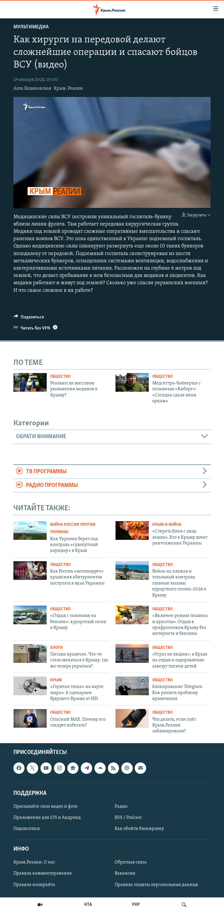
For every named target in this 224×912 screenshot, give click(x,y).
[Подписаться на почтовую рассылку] (140, 768)
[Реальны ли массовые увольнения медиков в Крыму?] (30, 382)
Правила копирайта (34, 884)
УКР (136, 904)
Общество (60, 376)
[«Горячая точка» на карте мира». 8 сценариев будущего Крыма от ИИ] (30, 686)
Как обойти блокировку (139, 828)
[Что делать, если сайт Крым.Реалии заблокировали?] (132, 718)
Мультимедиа (31, 27)
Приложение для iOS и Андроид (47, 817)
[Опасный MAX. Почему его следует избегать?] (30, 718)
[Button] (29, 318)
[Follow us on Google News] (72, 768)
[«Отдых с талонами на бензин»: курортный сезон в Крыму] (30, 615)
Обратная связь (130, 862)
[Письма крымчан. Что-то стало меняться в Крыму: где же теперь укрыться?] (30, 653)
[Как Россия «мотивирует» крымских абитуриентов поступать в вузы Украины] (30, 570)
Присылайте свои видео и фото (45, 806)
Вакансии (125, 873)
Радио (121, 806)
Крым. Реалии (68, 88)
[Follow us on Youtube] (46, 768)
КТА (88, 904)
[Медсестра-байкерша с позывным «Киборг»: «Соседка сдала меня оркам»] (132, 382)
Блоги (56, 648)
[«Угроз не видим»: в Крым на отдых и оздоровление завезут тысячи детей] (132, 653)
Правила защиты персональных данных (156, 884)
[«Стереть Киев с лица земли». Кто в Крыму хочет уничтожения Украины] (132, 530)
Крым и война (166, 525)
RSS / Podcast (128, 817)
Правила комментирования (42, 873)
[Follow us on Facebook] (18, 768)
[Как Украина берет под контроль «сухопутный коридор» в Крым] (30, 530)
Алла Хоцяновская (32, 88)
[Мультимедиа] (40, 904)
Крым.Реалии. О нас (34, 862)
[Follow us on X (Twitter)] (32, 768)
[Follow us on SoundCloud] (100, 768)
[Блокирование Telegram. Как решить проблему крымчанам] (132, 686)
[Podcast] (126, 768)
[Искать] (184, 904)
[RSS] (113, 768)
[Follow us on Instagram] (59, 768)
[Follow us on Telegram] (86, 768)
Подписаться (26, 828)
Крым (56, 680)
